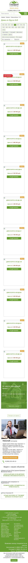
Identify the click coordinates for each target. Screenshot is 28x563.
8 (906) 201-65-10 (10, 461)
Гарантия (16, 529)
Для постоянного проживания (9, 37)
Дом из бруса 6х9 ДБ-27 (14, 231)
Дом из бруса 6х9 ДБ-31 (14, 138)
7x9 (24, 24)
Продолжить (14, 560)
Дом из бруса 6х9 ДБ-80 (14, 292)
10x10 (23, 27)
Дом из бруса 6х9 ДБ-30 (14, 77)
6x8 (12, 24)
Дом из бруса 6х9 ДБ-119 (14, 354)
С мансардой (12, 32)
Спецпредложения (18, 525)
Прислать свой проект (6, 535)
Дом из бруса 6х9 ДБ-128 (14, 200)
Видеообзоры (17, 532)
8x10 (13, 27)
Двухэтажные (19, 32)
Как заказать (17, 523)
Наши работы (17, 528)
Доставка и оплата (18, 526)
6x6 (6, 24)
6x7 (9, 24)
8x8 (6, 27)
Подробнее (14, 53)
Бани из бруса (4, 528)
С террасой (5, 34)
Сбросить (16, 39)
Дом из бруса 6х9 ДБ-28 (14, 323)
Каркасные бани (5, 529)
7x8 (21, 24)
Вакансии (16, 535)
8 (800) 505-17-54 (14, 10)
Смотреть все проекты (14, 415)
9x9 (16, 27)
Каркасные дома (5, 523)
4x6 (3, 24)
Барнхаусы (4, 525)
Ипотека (16, 533)
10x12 (4, 29)
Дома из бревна (5, 531)
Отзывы (16, 531)
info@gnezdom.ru (21, 551)
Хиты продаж (19, 37)
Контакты (16, 539)
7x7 (18, 24)
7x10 (3, 27)
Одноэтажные (5, 32)
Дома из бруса (4, 526)
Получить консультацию (10, 457)
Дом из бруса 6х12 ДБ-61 (14, 169)
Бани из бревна (5, 532)
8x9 (9, 27)
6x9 (15, 24)
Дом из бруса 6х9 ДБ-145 (14, 261)
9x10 (19, 27)
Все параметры (6, 39)
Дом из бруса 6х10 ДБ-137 (14, 46)
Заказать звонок (14, 8)
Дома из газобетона (6, 533)
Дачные (10, 34)
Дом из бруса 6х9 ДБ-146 (14, 108)
